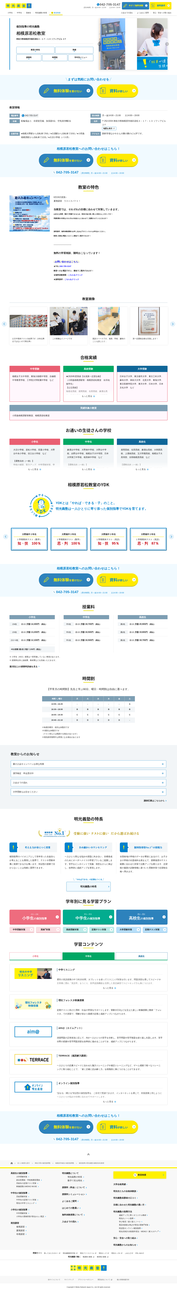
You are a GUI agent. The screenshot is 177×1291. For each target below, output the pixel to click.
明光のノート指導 (126, 1218)
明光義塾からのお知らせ (124, 1245)
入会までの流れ (127, 13)
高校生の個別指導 (19, 1173)
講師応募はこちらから (154, 801)
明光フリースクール (87, 1253)
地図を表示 (108, 128)
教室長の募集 (102, 1257)
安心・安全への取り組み (162, 13)
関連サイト (37, 1253)
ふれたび (128, 1253)
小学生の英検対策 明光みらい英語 (30, 1216)
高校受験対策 (21, 1196)
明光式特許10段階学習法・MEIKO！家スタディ (139, 1231)
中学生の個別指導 (19, 1193)
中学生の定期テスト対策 (26, 1200)
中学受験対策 (21, 1213)
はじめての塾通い (70, 1208)
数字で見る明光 (75, 1180)
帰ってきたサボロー (51, 1253)
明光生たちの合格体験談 (124, 1191)
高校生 (28, 13)
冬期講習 (20, 1234)
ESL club (139, 1253)
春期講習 (20, 1227)
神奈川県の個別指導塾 (42, 1163)
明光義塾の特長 (41, 13)
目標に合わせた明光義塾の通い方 (128, 1205)
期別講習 (15, 1223)
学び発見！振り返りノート (130, 1222)
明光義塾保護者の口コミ (124, 1198)
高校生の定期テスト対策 (26, 1183)
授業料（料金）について (73, 1187)
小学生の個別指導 (19, 1210)
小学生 (10, 13)
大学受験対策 (21, 1177)
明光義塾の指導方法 (122, 1211)
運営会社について (104, 1280)
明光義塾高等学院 (69, 1253)
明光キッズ (103, 1253)
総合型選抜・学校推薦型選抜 (28, 1180)
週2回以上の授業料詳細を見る (23, 666)
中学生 (19, 13)
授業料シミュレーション (73, 1194)
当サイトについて (54, 1280)
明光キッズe (116, 1253)
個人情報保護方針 (123, 1280)
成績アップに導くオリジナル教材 (132, 1215)
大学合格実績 (119, 1184)
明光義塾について (70, 1173)
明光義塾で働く (74, 1257)
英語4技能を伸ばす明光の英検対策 (133, 1225)
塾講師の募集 (88, 1257)
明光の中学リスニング (25, 1203)
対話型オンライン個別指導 (130, 1228)
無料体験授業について (72, 1215)
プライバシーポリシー (85, 1280)
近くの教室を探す (23, 1163)
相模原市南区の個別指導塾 (64, 1163)
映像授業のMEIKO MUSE (26, 1186)
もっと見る (87, 396)
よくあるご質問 (143, 13)
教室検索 (57, 13)
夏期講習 (20, 1230)
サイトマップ (69, 1280)
